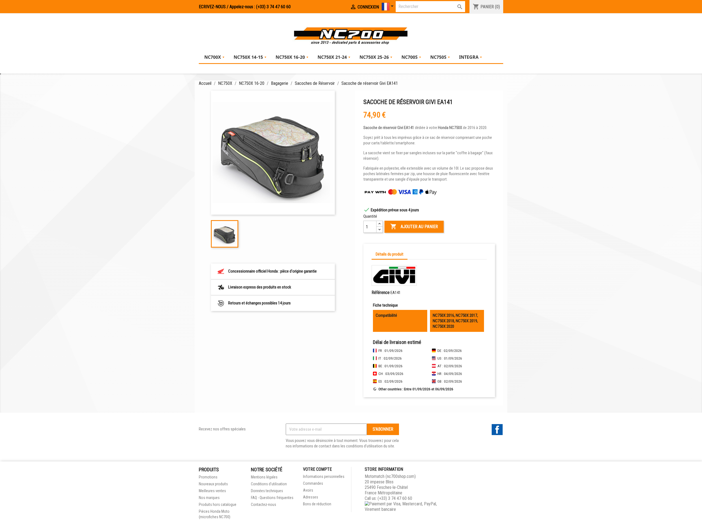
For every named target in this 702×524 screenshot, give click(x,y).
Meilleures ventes (212, 491)
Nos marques (209, 497)
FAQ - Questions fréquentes (272, 497)
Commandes (313, 483)
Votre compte (317, 469)
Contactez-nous (263, 504)
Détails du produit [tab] (389, 254)
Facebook (497, 429)
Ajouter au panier (414, 226)
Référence (381, 292)
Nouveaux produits (213, 484)
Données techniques (267, 491)
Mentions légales (264, 477)
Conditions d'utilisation (269, 484)
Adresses (310, 497)
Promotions (208, 477)
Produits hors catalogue (217, 504)
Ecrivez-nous (212, 6)
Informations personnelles (323, 476)
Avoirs (308, 490)
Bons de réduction (317, 504)
